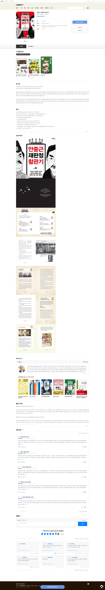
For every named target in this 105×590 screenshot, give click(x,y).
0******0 (57, 553)
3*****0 (25, 483)
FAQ (39, 585)
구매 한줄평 (77, 538)
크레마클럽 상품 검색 (64, 8)
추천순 (83, 433)
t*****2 (32, 553)
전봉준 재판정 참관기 (68, 396)
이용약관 (17, 585)
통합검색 (6, 1)
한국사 (44, 21)
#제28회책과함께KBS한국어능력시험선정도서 (23, 54)
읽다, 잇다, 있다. (33, 396)
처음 (18, 433)
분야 (13, 1)
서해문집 (41, 14)
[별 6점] (22, 520)
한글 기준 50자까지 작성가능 (23, 523)
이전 (20, 433)
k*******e (26, 468)
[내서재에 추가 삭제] (25, 71)
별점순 (86, 433)
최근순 (80, 433)
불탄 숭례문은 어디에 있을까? (21, 75)
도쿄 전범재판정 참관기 (45, 396)
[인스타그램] (88, 584)
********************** (79, 553)
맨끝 (27, 433)
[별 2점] (20, 520)
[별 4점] (21, 520)
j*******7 (57, 567)
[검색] (11, 1)
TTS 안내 (45, 28)
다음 (26, 433)
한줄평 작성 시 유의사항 (86, 520)
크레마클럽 (19, 5)
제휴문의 (36, 585)
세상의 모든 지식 (56, 396)
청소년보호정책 (28, 585)
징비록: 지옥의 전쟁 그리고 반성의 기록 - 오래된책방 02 (82, 397)
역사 (42, 21)
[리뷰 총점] (39, 16)
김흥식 (38, 14)
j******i (25, 438)
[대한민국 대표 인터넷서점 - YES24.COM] (2, 1)
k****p (33, 567)
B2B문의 (32, 585)
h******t (25, 498)
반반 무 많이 (43, 75)
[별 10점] (25, 520)
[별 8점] (24, 520)
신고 (34, 438)
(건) (45, 16)
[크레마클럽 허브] (88, 8)
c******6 (82, 567)
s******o (26, 453)
